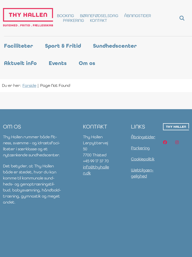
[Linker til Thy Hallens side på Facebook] (165, 142)
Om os (87, 63)
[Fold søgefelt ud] (182, 18)
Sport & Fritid (63, 46)
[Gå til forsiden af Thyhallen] (26, 18)
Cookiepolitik (142, 159)
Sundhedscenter (115, 46)
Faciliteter (18, 46)
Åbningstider (143, 137)
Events (58, 63)
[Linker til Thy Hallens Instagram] (177, 142)
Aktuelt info (20, 63)
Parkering (140, 148)
